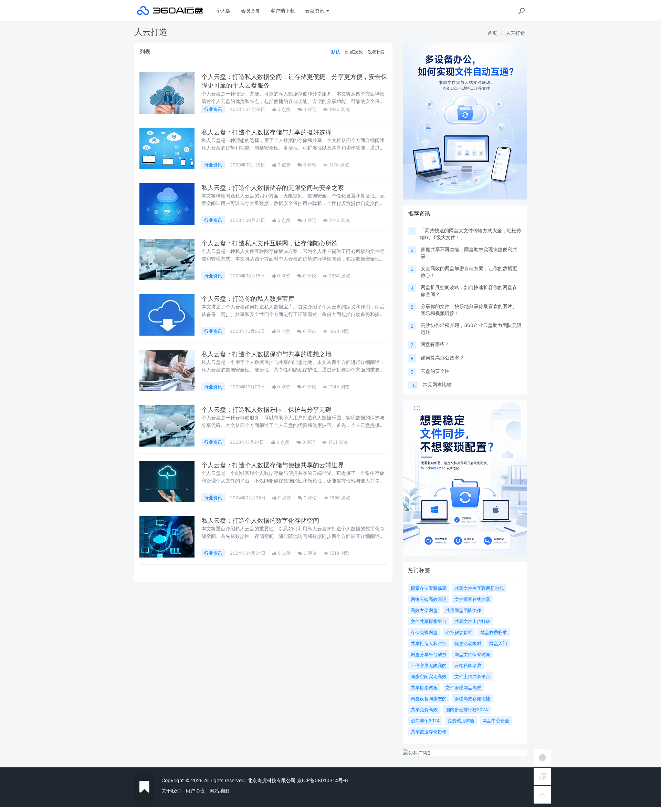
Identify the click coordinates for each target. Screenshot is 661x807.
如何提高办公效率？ (442, 357)
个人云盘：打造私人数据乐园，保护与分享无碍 (266, 409)
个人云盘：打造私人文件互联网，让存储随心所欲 (269, 243)
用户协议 (195, 791)
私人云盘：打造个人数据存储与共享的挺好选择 (266, 132)
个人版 (223, 10)
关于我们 (171, 791)
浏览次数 (354, 51)
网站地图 (219, 791)
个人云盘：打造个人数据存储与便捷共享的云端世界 (272, 465)
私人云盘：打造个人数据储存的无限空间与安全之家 (272, 187)
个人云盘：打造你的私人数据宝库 (247, 298)
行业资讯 (213, 109)
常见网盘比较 (437, 384)
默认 (335, 51)
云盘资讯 (315, 10)
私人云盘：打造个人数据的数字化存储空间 (260, 520)
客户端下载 (283, 10)
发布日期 (377, 51)
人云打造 (515, 33)
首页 (492, 33)
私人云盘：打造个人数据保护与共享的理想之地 (266, 354)
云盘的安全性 (435, 371)
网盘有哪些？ (434, 344)
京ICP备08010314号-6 (322, 780)
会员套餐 (250, 10)
